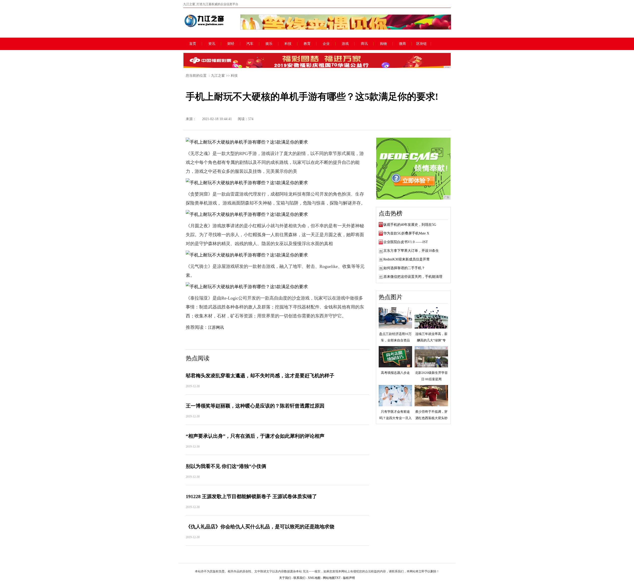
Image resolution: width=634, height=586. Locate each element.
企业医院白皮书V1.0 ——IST (405, 242)
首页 (192, 44)
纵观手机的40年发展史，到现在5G (409, 225)
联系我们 (299, 578)
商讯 (364, 44)
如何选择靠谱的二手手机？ (404, 268)
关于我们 (285, 578)
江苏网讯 (216, 327)
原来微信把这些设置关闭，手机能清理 (412, 277)
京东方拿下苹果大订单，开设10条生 (411, 251)
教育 (307, 44)
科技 (288, 44)
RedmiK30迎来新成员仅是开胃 (406, 259)
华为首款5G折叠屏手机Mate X (406, 233)
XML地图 (314, 578)
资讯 (211, 44)
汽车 (249, 44)
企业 (326, 44)
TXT (338, 578)
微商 (402, 44)
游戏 (345, 44)
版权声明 (349, 578)
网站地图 (329, 578)
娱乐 (268, 44)
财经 (230, 44)
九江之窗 (218, 75)
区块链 (421, 44)
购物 (383, 44)
